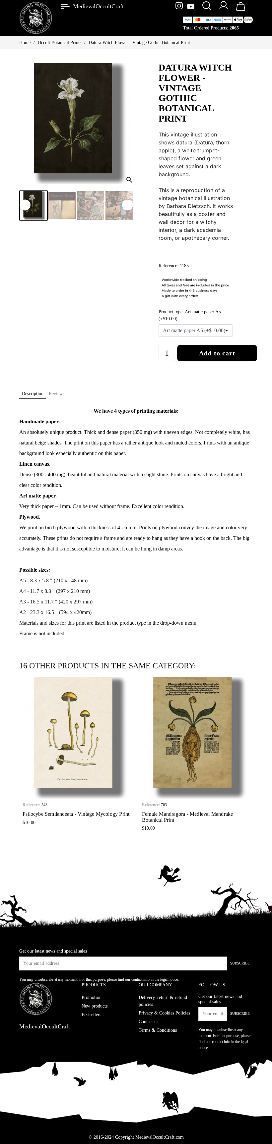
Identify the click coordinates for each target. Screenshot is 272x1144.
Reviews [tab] (56, 393)
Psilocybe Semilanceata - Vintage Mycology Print (76, 814)
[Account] (223, 9)
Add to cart (217, 353)
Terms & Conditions (158, 1030)
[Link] (65, 6)
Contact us (148, 1021)
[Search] (206, 6)
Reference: (31, 805)
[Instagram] (179, 7)
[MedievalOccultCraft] (35, 17)
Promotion (92, 997)
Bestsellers (91, 1014)
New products (94, 1006)
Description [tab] (32, 393)
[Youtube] (190, 7)
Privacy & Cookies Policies (164, 1013)
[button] (24, 756)
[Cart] (241, 10)
